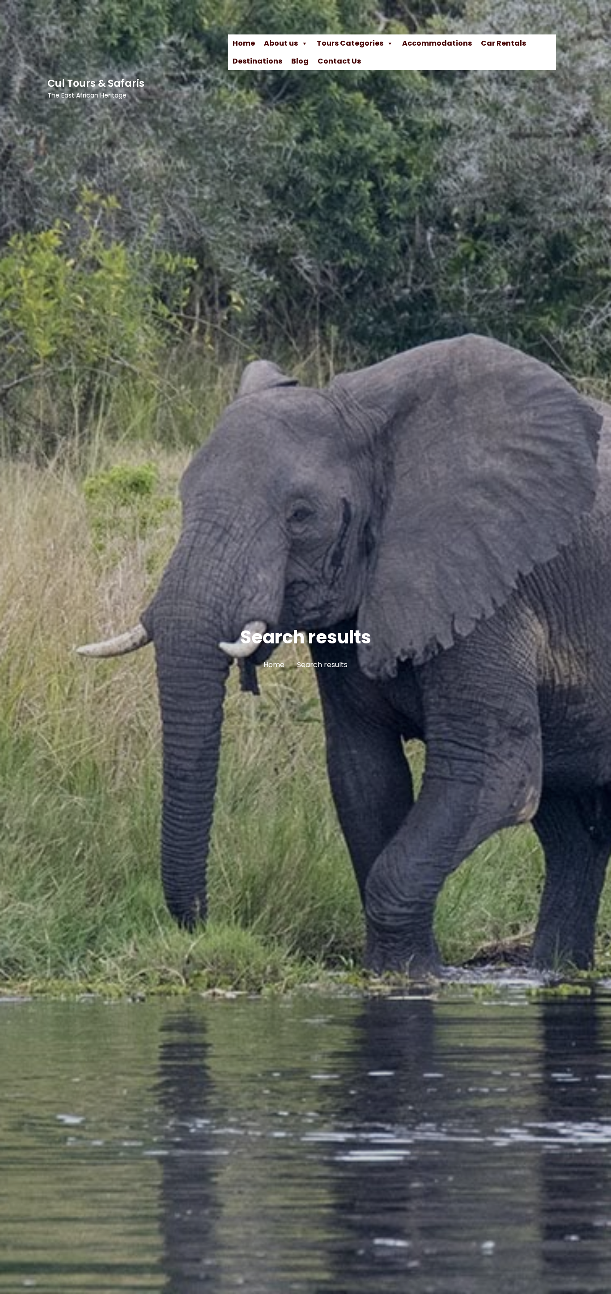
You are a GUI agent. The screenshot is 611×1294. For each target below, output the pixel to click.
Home (244, 43)
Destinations (257, 61)
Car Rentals (503, 43)
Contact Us (339, 61)
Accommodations (437, 43)
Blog (300, 61)
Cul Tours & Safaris (95, 83)
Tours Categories (350, 43)
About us (281, 43)
